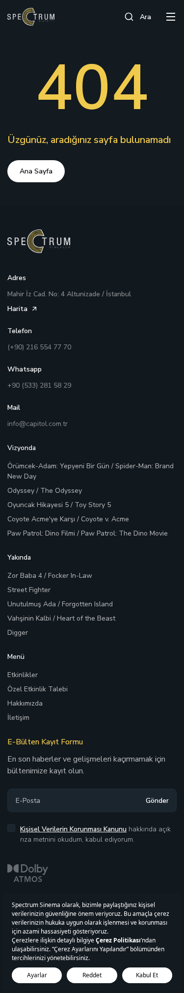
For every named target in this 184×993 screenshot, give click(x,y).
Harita (17, 308)
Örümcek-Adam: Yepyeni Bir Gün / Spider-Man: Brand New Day (90, 471)
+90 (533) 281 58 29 (39, 385)
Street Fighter (29, 590)
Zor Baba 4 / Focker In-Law (49, 575)
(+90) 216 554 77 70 (39, 347)
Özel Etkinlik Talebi (37, 689)
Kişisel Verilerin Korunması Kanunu (73, 829)
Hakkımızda (25, 703)
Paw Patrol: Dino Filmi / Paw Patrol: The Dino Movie (87, 533)
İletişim (18, 717)
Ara (145, 17)
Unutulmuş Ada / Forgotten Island (60, 604)
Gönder (157, 800)
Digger (17, 632)
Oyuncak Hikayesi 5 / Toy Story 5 (59, 505)
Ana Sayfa (36, 171)
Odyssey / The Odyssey (44, 490)
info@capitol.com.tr (37, 423)
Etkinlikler (22, 675)
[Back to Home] (30, 17)
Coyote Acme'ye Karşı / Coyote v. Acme (68, 519)
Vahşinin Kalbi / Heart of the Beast (61, 618)
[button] (171, 17)
